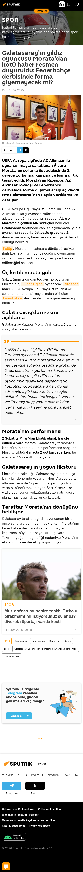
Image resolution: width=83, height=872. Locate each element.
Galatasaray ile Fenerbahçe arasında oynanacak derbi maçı (45, 648)
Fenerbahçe (12, 298)
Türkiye (7, 775)
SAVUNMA (71, 775)
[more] (76, 419)
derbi (6, 648)
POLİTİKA (37, 775)
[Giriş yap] (69, 4)
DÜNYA (22, 775)
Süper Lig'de (32, 284)
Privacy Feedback (39, 826)
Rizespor (71, 284)
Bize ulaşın (9, 815)
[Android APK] (14, 837)
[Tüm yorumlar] (6, 866)
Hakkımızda (9, 809)
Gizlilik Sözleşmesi (14, 826)
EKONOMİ (53, 775)
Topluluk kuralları (28, 815)
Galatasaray (21, 640)
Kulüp (7, 248)
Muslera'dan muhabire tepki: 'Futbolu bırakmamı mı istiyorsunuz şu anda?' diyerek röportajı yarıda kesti (40, 616)
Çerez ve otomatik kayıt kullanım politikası (29, 820)
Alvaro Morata (11, 656)
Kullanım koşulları (49, 809)
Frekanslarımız (27, 809)
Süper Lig (54, 640)
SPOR (9, 604)
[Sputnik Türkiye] (12, 6)
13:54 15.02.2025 (13, 90)
